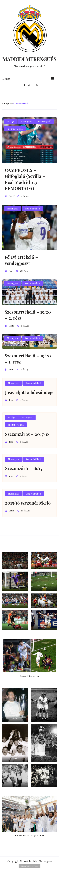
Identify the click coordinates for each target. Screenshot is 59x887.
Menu (6, 78)
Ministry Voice (33, 866)
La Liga (10, 121)
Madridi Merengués (29, 59)
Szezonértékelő (15, 128)
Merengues (26, 121)
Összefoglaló (44, 121)
